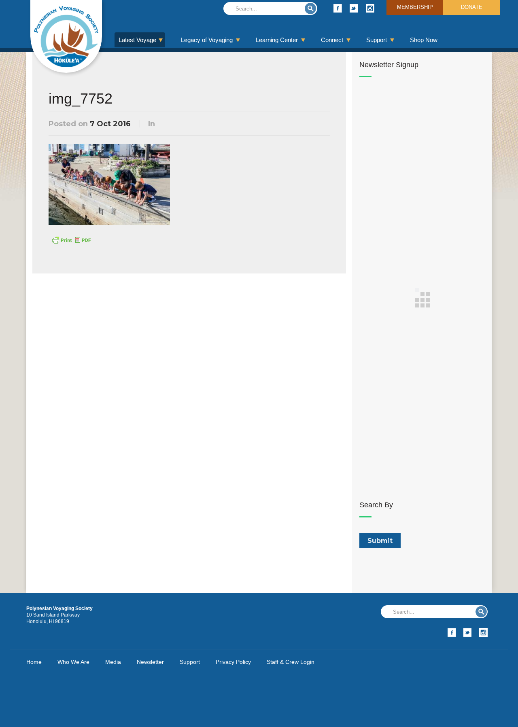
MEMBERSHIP (415, 7)
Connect (332, 39)
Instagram (370, 8)
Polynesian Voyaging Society (66, 36)
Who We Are (73, 662)
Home (34, 662)
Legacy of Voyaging (207, 39)
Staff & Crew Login (290, 662)
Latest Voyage (137, 39)
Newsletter (150, 662)
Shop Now (423, 39)
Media (113, 662)
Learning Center (277, 39)
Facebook (337, 8)
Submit (310, 8)
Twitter (354, 8)
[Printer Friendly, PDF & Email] (71, 239)
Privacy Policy (233, 662)
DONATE (471, 7)
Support (376, 39)
